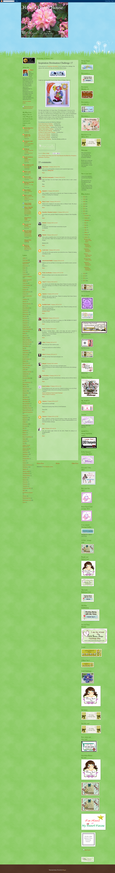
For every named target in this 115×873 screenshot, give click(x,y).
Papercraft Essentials (27, 410)
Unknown (44, 294)
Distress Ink (25, 312)
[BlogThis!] (55, 153)
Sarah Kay (25, 441)
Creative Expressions (27, 296)
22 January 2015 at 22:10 (58, 260)
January (86, 237)
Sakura (24, 439)
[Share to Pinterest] (59, 153)
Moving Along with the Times (88, 259)
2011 (84, 280)
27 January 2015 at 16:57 (52, 401)
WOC (24, 490)
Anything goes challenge (27, 160)
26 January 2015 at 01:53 (51, 354)
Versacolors (25, 486)
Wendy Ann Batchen (47, 272)
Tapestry (24, 469)
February (86, 234)
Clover (24, 270)
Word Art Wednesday (27, 245)
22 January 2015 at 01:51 (55, 201)
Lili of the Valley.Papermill (58, 155)
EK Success (25, 320)
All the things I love (28, 128)
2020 (84, 201)
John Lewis (25, 354)
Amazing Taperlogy (28, 178)
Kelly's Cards (27, 171)
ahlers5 (44, 354)
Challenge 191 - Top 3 (28, 185)
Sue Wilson (46, 157)
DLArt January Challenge (44, 137)
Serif (24, 443)
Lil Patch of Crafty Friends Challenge (47, 132)
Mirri (24, 395)
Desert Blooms (26, 308)
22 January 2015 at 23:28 (57, 272)
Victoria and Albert (27, 488)
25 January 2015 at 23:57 (51, 342)
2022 (84, 196)
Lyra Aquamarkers (27, 382)
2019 (84, 204)
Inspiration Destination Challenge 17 (87, 250)
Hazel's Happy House (43, 7)
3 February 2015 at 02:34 (50, 428)
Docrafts (24, 316)
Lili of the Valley (26, 378)
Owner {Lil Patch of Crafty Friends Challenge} (52, 393)
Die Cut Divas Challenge (44, 127)
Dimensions (25, 310)
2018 (84, 206)
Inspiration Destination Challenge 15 (87, 269)
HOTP (24, 333)
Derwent (24, 306)
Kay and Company (27, 365)
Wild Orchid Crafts (27, 500)
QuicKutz (25, 430)
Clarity (24, 268)
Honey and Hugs (26, 340)
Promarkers (73, 155)
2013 (84, 276)
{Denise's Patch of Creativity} (48, 394)
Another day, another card (27, 135)
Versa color (25, 482)
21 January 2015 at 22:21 (59, 177)
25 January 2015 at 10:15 (53, 318)
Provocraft (25, 426)
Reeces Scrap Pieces (27, 437)
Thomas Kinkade (26, 475)
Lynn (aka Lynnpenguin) (48, 177)
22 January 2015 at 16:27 (52, 235)
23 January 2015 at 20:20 (52, 294)
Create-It (25, 294)
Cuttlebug (25, 299)
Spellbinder (25, 452)
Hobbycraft (25, 337)
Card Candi (25, 260)
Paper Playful (27, 190)
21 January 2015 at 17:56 (54, 166)
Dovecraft (25, 318)
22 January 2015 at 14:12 (63, 212)
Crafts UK (25, 283)
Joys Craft (25, 357)
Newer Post (40, 463)
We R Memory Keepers (28, 492)
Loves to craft (27, 177)
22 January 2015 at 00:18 (53, 191)
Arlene (43, 342)
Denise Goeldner (46, 386)
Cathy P (44, 282)
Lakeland (25, 376)
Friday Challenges (28, 191)
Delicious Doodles (27, 303)
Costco (24, 272)
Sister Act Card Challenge (44, 134)
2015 (84, 213)
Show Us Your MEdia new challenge (28, 144)
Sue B (43, 328)
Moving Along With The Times (29, 182)
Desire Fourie (45, 167)
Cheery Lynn (25, 266)
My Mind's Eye (67, 155)
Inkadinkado (25, 350)
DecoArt (24, 301)
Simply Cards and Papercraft (26, 449)
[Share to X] (56, 153)
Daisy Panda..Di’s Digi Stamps (28, 166)
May (85, 227)
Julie (43, 428)
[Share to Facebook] (58, 153)
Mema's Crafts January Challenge (46, 129)
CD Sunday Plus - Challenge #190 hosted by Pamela (28, 235)
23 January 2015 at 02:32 (51, 282)
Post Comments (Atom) (48, 466)
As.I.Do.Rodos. (45, 375)
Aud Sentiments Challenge (44, 135)
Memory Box (25, 393)
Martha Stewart (26, 388)
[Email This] (53, 153)
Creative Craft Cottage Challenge (46, 125)
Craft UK (25, 274)
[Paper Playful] (86, 850)
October (86, 218)
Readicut (25, 434)
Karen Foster (25, 363)
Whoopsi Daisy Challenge (27, 240)
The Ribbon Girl (26, 473)
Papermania (25, 417)
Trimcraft (25, 480)
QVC (24, 428)
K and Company (26, 359)
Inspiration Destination (52, 66)
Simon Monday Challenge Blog (27, 203)
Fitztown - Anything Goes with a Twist (88, 255)
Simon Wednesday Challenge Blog (28, 207)
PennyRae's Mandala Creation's (49, 212)
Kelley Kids (25, 367)
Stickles (24, 463)
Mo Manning (25, 399)
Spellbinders (41, 157)
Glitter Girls (25, 331)
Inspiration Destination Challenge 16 (87, 264)
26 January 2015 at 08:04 (52, 363)
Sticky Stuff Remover (27, 465)
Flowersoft (25, 322)
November (86, 215)
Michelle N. (44, 191)
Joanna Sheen (48, 155)
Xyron (24, 502)
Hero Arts (25, 335)
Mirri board (25, 397)
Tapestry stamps (26, 471)
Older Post (75, 463)
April (85, 230)
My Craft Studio (26, 403)
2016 (84, 211)
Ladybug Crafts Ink (27, 371)
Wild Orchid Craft (27, 498)
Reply (43, 172)
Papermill (25, 420)
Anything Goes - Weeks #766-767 (27, 248)
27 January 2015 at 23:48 (52, 416)
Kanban (24, 361)
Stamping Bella (26, 458)
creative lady (45, 250)
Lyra (24, 380)
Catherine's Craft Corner (28, 141)
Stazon (24, 460)
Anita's (24, 258)
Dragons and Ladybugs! (27, 130)
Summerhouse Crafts (27, 218)
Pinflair (24, 422)
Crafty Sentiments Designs (28, 157)
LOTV (24, 369)
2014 (84, 273)
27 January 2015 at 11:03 (55, 386)
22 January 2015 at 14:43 (52, 223)
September (86, 220)
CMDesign (26, 149)
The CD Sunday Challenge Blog (28, 231)
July (85, 222)
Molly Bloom (26, 401)
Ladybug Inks (26, 374)
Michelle (44, 223)
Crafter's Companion (27, 276)
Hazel (32, 70)
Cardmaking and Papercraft (26, 263)
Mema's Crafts (45, 201)
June (85, 225)
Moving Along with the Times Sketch (88, 240)
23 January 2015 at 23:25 (56, 304)
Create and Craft (26, 291)
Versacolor (25, 484)
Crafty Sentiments (27, 285)
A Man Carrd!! (27, 220)
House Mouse (26, 346)
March (85, 232)
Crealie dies (25, 287)
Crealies (24, 289)
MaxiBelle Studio (46, 304)
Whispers (25, 496)
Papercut (25, 415)
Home (58, 463)
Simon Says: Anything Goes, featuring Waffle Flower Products (27, 211)
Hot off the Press (26, 344)
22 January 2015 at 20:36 (54, 250)
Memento (25, 391)
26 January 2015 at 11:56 (54, 375)
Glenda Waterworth (27, 329)
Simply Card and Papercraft (26, 446)
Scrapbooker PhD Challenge (44, 139)
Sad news (26, 137)
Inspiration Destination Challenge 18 (87, 245)
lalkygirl (44, 363)
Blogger (64, 870)
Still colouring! (27, 226)
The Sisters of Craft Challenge (45, 130)
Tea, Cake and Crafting (27, 224)
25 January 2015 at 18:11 (51, 328)
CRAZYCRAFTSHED (47, 260)
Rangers (24, 432)
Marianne (25, 386)
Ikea (24, 348)
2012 (84, 278)
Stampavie (25, 456)
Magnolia (25, 384)
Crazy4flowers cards (29, 165)
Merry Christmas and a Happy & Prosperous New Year (28, 198)
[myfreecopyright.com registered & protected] (28, 108)
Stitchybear (25, 467)
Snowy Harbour (27, 172)
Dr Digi (43, 155)
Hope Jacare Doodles (27, 342)
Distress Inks (25, 314)
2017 (84, 208)
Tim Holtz (25, 477)
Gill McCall (45, 318)
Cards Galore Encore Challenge (45, 124)
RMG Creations (28, 195)
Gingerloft (25, 325)
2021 (84, 199)
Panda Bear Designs (27, 408)
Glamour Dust (26, 327)
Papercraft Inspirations (28, 412)
